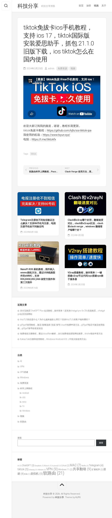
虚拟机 (36, 473)
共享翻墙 (82, 469)
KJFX (78, 497)
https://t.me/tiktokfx (44, 139)
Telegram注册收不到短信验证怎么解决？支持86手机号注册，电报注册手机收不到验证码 (38, 223)
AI (21, 361)
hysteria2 (56, 466)
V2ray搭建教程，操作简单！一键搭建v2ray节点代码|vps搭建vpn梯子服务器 (85, 276)
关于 (104, 5)
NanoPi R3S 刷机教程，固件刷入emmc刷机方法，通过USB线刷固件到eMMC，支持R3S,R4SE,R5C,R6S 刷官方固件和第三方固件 (37, 276)
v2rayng (33, 470)
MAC (24, 402)
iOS (23, 397)
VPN (22, 366)
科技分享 (28, 6)
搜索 (20, 438)
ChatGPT (28, 465)
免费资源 (62, 68)
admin (51, 68)
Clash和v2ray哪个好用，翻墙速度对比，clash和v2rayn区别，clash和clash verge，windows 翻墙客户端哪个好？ (85, 225)
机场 (27, 474)
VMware (41, 470)
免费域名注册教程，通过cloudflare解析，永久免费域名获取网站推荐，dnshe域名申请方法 (61, 333)
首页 (81, 5)
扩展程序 (97, 469)
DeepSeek (39, 466)
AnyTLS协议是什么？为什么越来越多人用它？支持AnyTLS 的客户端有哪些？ (55, 319)
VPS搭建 (24, 372)
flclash (47, 466)
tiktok (33, 154)
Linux (65, 465)
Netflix (85, 466)
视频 (96, 5)
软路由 (23, 421)
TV (23, 406)
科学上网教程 (26, 388)
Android (25, 393)
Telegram (96, 465)
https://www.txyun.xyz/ (56, 134)
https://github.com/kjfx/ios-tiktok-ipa (69, 130)
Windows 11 (65, 469)
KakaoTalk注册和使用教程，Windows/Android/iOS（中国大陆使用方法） (54, 339)
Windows (24, 377)
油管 (88, 5)
